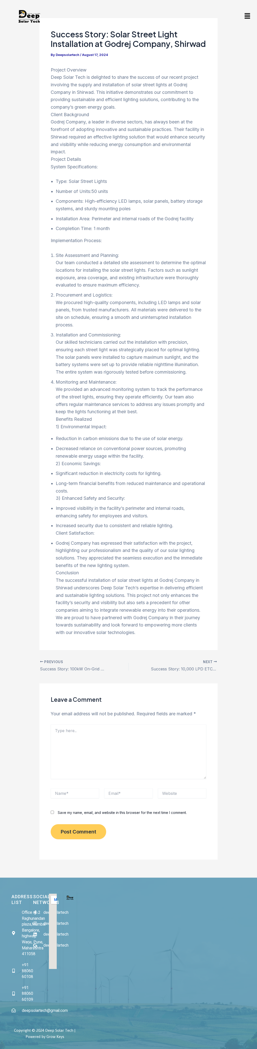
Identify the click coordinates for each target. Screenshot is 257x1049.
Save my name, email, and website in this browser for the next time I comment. (122, 812)
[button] (247, 16)
